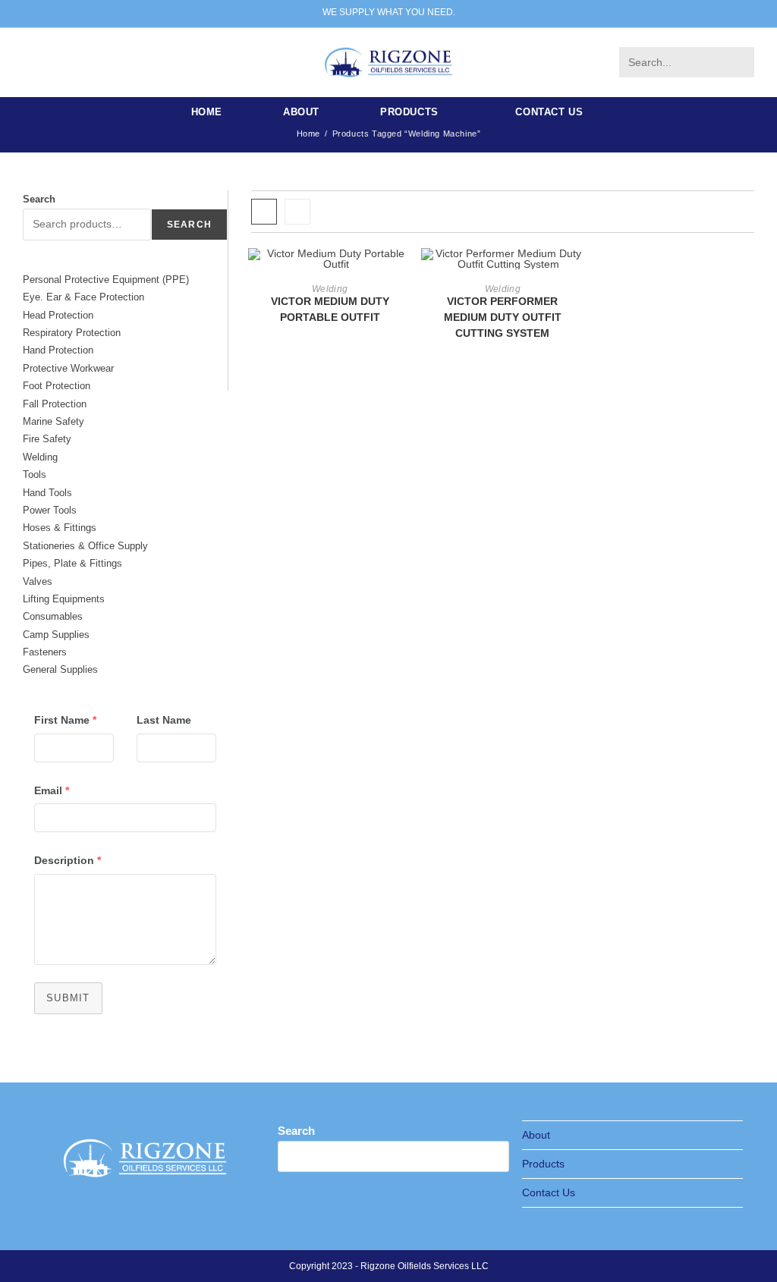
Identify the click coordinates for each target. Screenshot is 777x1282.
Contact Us (548, 1192)
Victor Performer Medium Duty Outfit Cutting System (503, 317)
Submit (68, 998)
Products (543, 1164)
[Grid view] (264, 212)
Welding (330, 289)
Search (39, 199)
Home (308, 133)
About (536, 1135)
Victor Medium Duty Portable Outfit (330, 309)
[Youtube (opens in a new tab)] (102, 61)
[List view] (297, 212)
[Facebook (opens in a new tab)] (34, 61)
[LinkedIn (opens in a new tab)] (79, 61)
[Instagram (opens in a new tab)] (57, 61)
